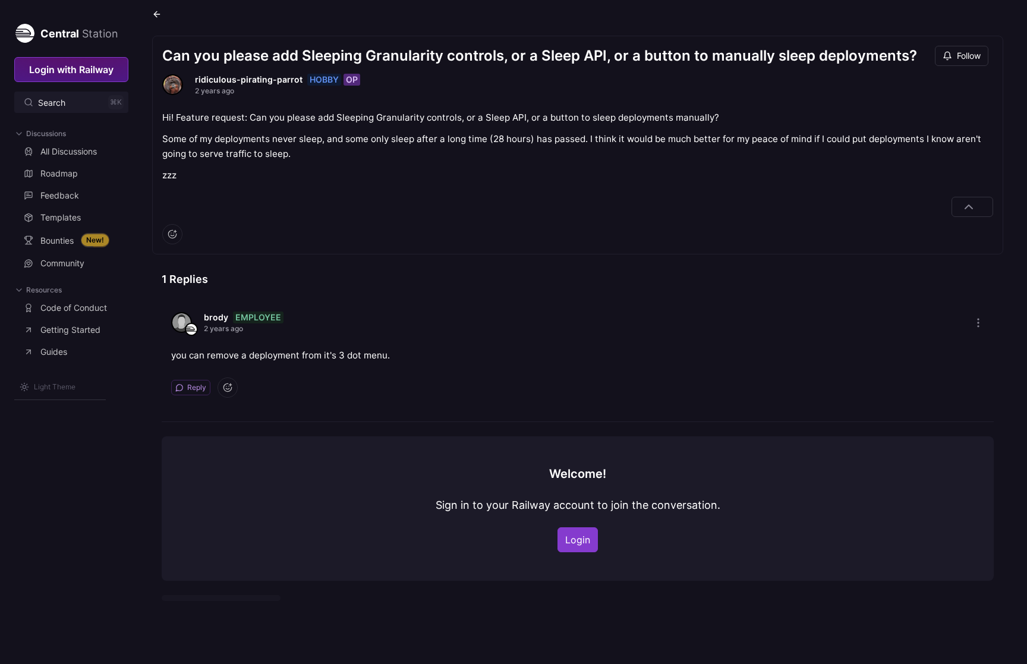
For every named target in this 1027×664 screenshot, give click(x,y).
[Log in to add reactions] (172, 234)
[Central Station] (24, 31)
